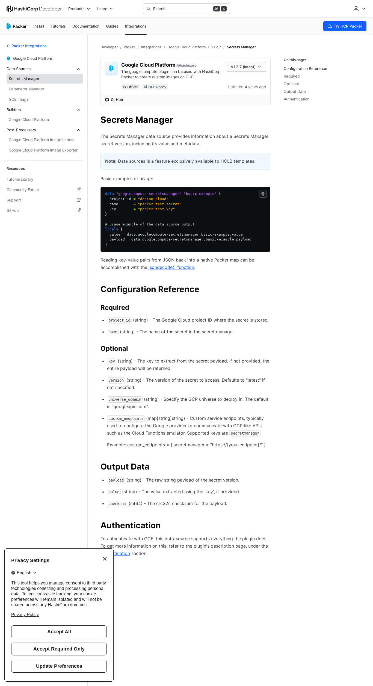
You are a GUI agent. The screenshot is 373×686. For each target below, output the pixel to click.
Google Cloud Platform (186, 47)
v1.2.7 (216, 47)
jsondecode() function (171, 267)
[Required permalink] (134, 308)
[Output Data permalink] (155, 467)
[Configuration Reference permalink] (205, 290)
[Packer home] (17, 26)
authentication (115, 553)
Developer (109, 47)
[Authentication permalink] (166, 526)
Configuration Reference (305, 68)
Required (292, 76)
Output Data (295, 91)
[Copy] (263, 194)
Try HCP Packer (348, 26)
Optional (291, 83)
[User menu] (358, 9)
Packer (129, 47)
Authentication (296, 99)
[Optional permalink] (133, 349)
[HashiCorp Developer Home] (34, 8)
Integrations (151, 47)
